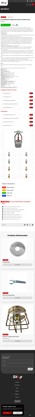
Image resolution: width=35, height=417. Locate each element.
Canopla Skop (6, 262)
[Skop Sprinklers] (4, 3)
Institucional (17, 385)
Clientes (17, 391)
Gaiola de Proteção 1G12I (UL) (11, 336)
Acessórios (5, 293)
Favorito (11, 17)
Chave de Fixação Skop (8, 295)
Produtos (17, 382)
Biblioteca (17, 394)
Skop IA (17, 397)
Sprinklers (3, 17)
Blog (17, 388)
